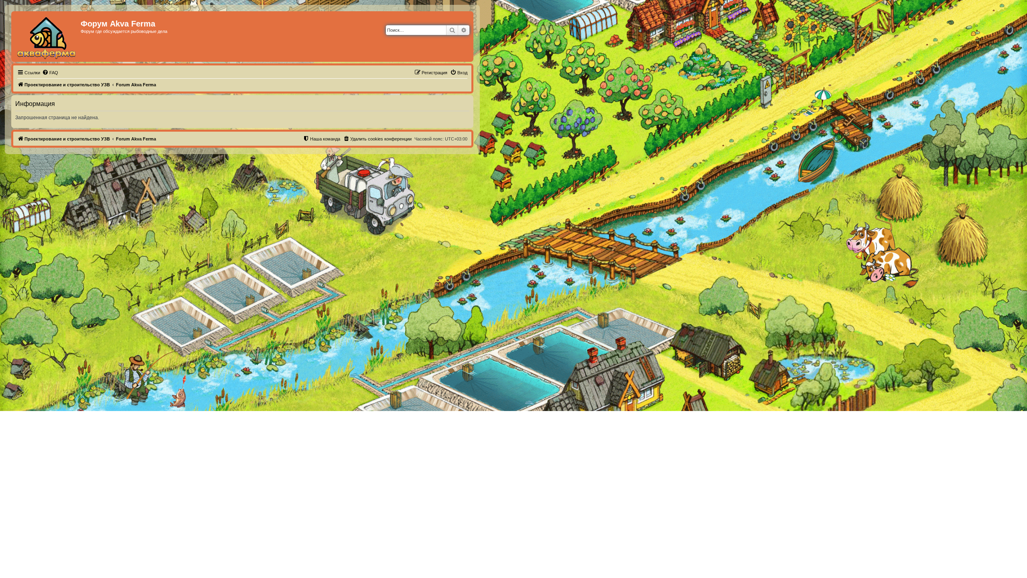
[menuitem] (50, 72)
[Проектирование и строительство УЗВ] (47, 36)
